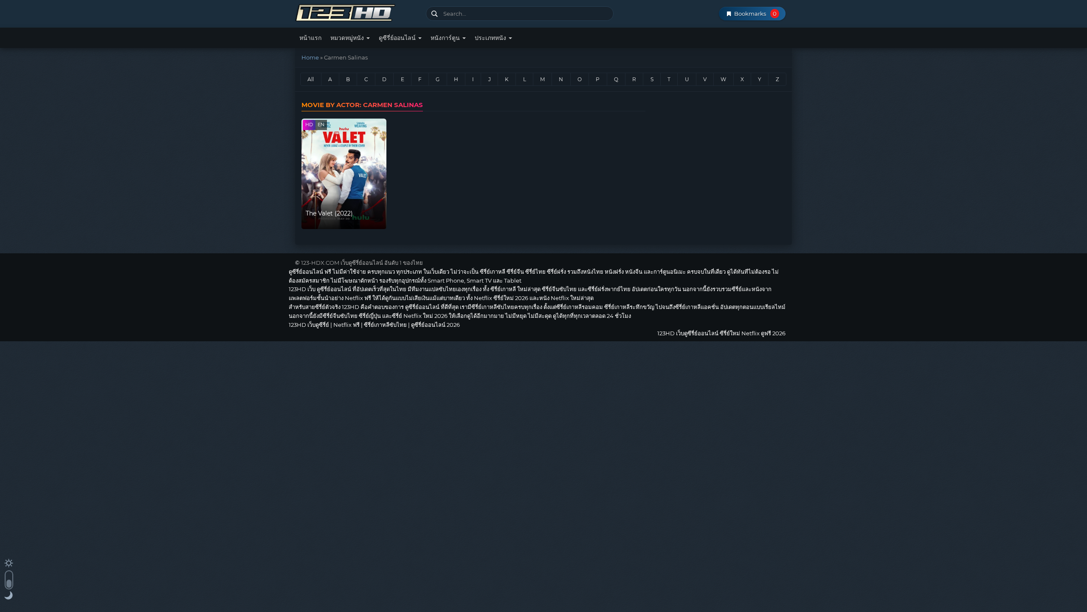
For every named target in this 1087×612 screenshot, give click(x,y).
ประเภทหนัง (491, 38)
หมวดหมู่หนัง (348, 38)
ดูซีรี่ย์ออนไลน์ (398, 38)
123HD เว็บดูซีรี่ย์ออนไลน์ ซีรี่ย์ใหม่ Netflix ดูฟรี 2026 (357, 11)
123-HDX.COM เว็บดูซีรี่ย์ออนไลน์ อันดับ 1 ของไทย (362, 262)
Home (310, 57)
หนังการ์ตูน (446, 38)
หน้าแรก (310, 38)
